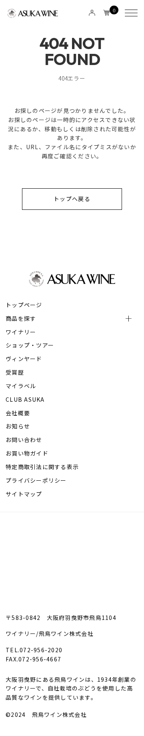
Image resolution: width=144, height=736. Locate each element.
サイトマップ (24, 494)
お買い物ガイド (27, 453)
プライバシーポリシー (36, 480)
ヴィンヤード (24, 359)
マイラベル (21, 386)
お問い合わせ (24, 440)
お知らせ (18, 426)
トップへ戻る (72, 199)
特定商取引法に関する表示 (42, 467)
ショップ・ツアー (30, 345)
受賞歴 (15, 372)
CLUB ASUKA (25, 399)
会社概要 (18, 413)
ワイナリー (21, 332)
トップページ (24, 305)
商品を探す (21, 318)
